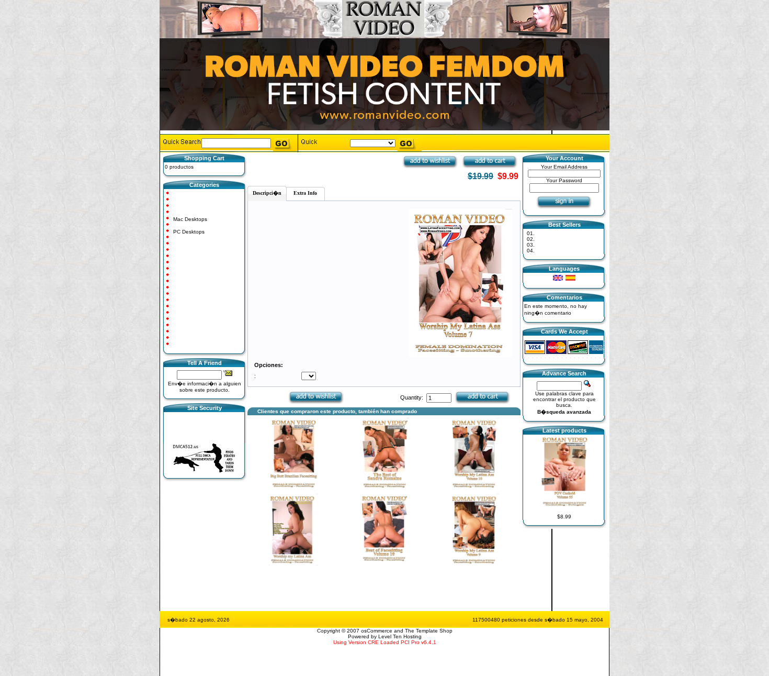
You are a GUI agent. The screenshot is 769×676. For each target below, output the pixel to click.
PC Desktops (189, 232)
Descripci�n (267, 193)
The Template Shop (429, 631)
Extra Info (305, 193)
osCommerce (376, 631)
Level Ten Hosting (400, 636)
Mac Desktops (190, 219)
